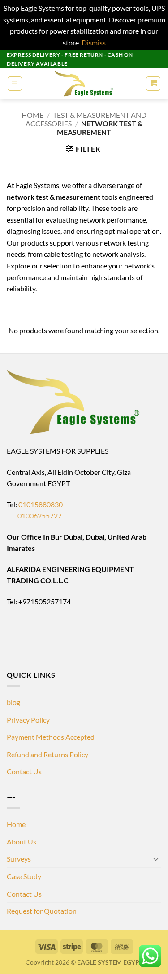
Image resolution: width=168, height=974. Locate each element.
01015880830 (40, 504)
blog (13, 702)
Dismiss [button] (94, 42)
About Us (21, 841)
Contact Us (24, 771)
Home (32, 115)
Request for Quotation (42, 911)
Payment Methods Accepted (51, 737)
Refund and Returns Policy (47, 754)
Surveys (19, 858)
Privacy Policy (28, 719)
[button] (15, 83)
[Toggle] (156, 858)
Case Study (24, 876)
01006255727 (34, 515)
